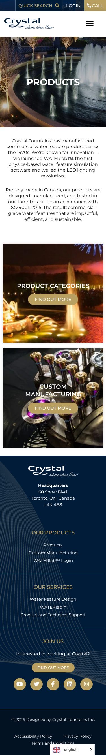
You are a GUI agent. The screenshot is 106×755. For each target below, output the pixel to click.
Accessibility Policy (33, 736)
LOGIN (73, 5)
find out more (53, 299)
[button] (89, 24)
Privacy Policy (78, 736)
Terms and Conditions (53, 743)
